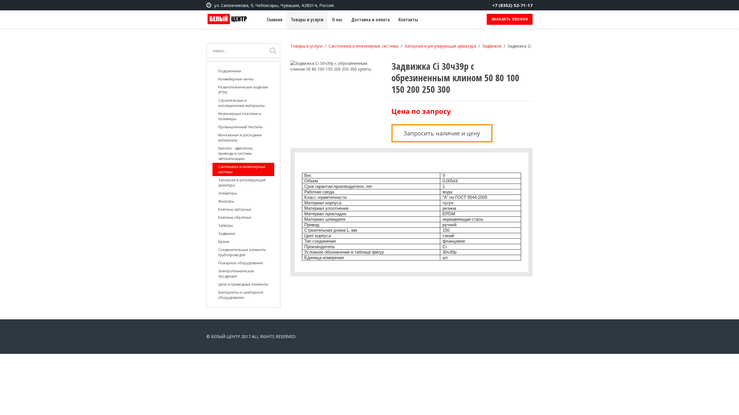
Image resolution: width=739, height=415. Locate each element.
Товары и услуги (307, 19)
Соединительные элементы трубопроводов (242, 252)
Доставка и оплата (370, 19)
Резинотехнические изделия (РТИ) (243, 90)
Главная (274, 19)
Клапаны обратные (234, 217)
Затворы (225, 225)
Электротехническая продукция (236, 274)
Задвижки (226, 233)
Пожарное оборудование (240, 263)
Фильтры (226, 201)
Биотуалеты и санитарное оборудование (240, 295)
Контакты (408, 19)
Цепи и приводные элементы (243, 284)
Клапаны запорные (234, 209)
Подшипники (229, 71)
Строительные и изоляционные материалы (241, 103)
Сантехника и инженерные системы (241, 169)
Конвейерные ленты (235, 79)
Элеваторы (227, 193)
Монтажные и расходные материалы (240, 138)
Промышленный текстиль (240, 126)
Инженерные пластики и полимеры (239, 116)
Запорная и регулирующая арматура (242, 183)
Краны (223, 241)
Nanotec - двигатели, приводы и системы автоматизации (235, 153)
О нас (337, 19)
